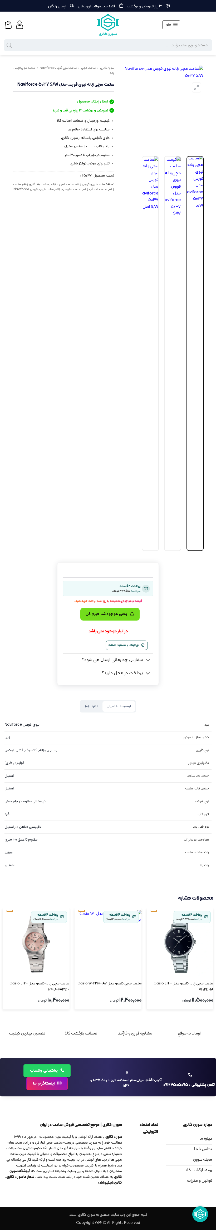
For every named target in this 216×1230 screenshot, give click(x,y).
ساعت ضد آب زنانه (95, 189)
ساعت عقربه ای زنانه (68, 189)
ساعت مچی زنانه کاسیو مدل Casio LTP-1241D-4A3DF (39, 986)
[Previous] (195, 107)
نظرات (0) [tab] (91, 706)
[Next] (124, 107)
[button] (171, 24)
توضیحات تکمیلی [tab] (119, 706)
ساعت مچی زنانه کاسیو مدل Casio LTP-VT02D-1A (183, 986)
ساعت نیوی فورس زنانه (90, 184)
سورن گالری (107, 68)
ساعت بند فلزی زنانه (36, 184)
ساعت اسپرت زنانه (62, 184)
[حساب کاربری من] (20, 25)
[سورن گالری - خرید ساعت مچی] (108, 25)
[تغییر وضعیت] (148, 660)
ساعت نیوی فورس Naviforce (58, 68)
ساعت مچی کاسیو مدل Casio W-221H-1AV (109, 983)
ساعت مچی (88, 68)
